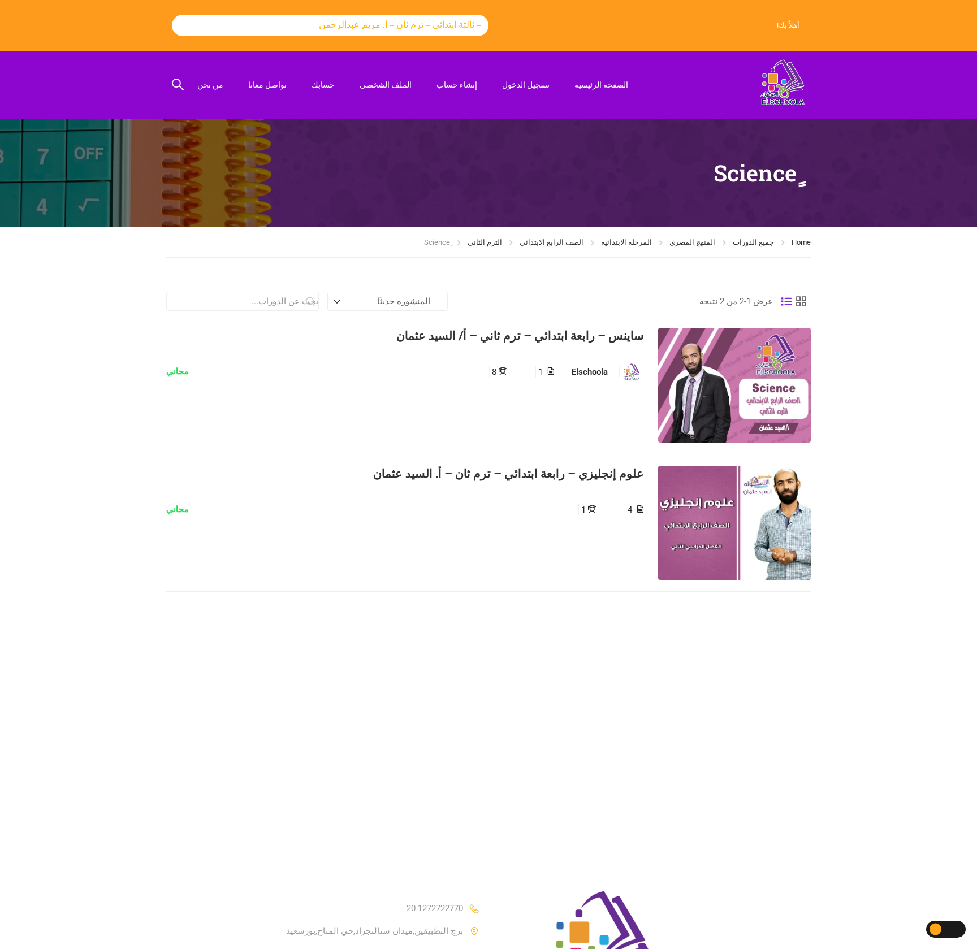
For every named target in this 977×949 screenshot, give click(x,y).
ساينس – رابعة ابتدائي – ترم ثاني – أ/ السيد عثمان (520, 335)
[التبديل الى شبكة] (801, 301)
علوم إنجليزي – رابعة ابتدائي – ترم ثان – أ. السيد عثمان (508, 473)
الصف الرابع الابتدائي (551, 242)
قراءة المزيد (735, 384)
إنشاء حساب (456, 84)
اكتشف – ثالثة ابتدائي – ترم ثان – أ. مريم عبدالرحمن (403, 24)
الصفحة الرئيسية (601, 84)
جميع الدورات (753, 242)
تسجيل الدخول (526, 84)
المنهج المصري (692, 242)
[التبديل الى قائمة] (786, 301)
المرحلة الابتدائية (626, 242)
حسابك (323, 84)
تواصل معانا (267, 84)
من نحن (210, 84)
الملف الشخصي (386, 84)
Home (801, 242)
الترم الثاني (485, 242)
